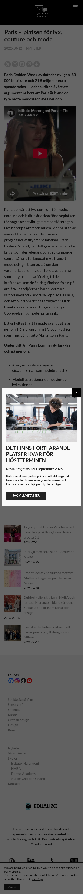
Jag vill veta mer (26, 495)
